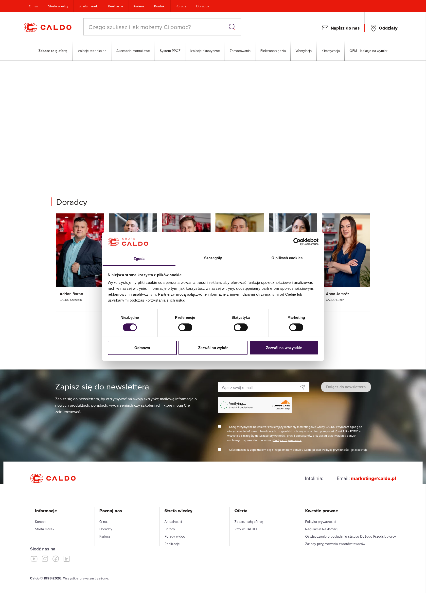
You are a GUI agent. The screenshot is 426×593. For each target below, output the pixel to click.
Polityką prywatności (335, 450)
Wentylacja (304, 50)
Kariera (138, 6)
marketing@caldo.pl (373, 478)
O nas (33, 6)
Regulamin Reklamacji (321, 529)
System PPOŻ (170, 50)
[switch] (185, 327)
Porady (181, 6)
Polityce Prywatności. (287, 440)
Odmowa (142, 348)
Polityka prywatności (320, 521)
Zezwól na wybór (213, 348)
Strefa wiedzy (58, 6)
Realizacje (115, 6)
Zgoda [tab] (139, 258)
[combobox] (154, 26)
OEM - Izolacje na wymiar (369, 50)
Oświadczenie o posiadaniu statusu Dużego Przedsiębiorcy (350, 536)
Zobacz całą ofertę (53, 50)
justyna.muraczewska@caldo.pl (197, 152)
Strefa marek (88, 6)
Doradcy (202, 6)
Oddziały (388, 28)
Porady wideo (174, 536)
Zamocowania (240, 50)
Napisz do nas (345, 28)
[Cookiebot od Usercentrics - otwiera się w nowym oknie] (297, 241)
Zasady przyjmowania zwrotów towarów (335, 543)
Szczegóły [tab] (213, 258)
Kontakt (159, 6)
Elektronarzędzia (273, 50)
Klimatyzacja (330, 50)
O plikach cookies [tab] (286, 258)
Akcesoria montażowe (133, 50)
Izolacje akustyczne (205, 50)
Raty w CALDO (245, 529)
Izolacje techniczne (91, 50)
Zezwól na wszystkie (284, 348)
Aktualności (173, 521)
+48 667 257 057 (185, 141)
